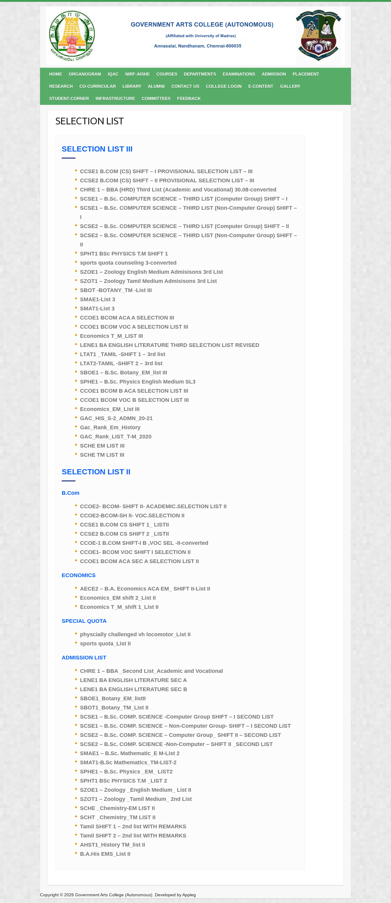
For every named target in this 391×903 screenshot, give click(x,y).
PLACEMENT (306, 74)
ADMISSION (274, 74)
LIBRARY (131, 86)
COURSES (166, 74)
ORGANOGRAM (85, 74)
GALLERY (290, 86)
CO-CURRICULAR (97, 86)
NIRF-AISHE (137, 74)
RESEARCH (61, 86)
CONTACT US (185, 86)
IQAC (113, 74)
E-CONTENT (260, 86)
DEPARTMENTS (200, 74)
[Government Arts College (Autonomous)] (195, 37)
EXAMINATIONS (239, 74)
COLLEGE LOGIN (224, 86)
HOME (55, 74)
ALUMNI (156, 86)
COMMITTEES (156, 98)
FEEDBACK (189, 98)
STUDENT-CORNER (69, 98)
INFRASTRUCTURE (115, 98)
